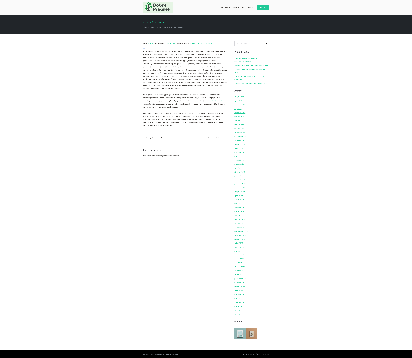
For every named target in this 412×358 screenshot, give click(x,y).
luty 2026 (238, 120)
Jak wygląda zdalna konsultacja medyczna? (250, 83)
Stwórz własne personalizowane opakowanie (251, 65)
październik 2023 (241, 231)
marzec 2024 (239, 211)
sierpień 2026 (239, 97)
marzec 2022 (239, 306)
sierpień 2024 (239, 192)
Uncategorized (194, 43)
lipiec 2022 (238, 290)
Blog (243, 7)
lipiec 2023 (238, 243)
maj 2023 (237, 251)
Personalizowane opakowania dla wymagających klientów (246, 59)
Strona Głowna (224, 7)
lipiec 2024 (238, 196)
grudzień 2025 (239, 128)
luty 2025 (238, 168)
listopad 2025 (239, 132)
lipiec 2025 (238, 148)
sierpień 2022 (239, 286)
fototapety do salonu (220, 101)
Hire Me (263, 7)
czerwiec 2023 (239, 247)
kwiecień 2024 (239, 207)
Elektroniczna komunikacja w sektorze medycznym (249, 77)
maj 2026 (237, 109)
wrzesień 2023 (239, 235)
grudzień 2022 (239, 271)
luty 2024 (238, 215)
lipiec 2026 (238, 101)
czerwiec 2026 (239, 105)
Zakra (167, 354)
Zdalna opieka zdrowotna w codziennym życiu (249, 70)
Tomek (150, 43)
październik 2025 (241, 136)
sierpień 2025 (239, 144)
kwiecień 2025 (239, 160)
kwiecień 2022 (239, 302)
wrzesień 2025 (239, 140)
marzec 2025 (239, 164)
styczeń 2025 (239, 172)
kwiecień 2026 (239, 113)
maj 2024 (237, 203)
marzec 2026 (239, 117)
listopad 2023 (239, 227)
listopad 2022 (239, 275)
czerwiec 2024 (239, 199)
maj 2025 (237, 156)
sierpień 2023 (239, 239)
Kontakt (251, 7)
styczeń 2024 (239, 219)
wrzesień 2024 (239, 188)
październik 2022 (241, 278)
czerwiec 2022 (239, 294)
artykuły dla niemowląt (153, 138)
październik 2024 (241, 184)
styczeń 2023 (239, 267)
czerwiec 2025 (239, 152)
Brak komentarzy (206, 43)
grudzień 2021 (239, 314)
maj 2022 (237, 298)
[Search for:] (252, 43)
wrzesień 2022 (239, 282)
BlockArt (175, 354)
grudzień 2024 (239, 176)
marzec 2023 (239, 259)
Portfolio (235, 7)
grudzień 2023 (239, 223)
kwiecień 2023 (239, 255)
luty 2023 (238, 263)
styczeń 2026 (239, 124)
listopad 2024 (239, 180)
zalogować (155, 155)
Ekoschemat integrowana (216, 138)
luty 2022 (238, 310)
